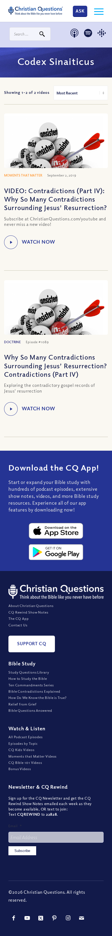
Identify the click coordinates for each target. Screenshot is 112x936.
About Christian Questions (31, 605)
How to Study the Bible (27, 678)
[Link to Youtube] (27, 918)
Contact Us (17, 625)
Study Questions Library (28, 672)
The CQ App (18, 618)
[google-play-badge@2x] (56, 552)
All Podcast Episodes (25, 737)
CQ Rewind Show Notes (28, 612)
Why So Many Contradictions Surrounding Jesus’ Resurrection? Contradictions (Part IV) (55, 365)
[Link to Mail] (82, 918)
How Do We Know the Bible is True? (37, 697)
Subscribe (22, 851)
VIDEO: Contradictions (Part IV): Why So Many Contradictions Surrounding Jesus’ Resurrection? (55, 198)
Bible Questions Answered (30, 710)
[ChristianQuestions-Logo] (35, 11)
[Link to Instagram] (68, 918)
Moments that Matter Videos (32, 756)
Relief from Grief (22, 704)
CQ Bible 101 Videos (25, 762)
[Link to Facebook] (14, 918)
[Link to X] (41, 918)
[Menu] (96, 11)
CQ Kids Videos (21, 749)
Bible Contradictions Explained (34, 691)
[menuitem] (96, 11)
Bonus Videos (19, 769)
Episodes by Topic (23, 743)
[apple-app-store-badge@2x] (56, 531)
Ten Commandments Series (31, 685)
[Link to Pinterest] (55, 918)
